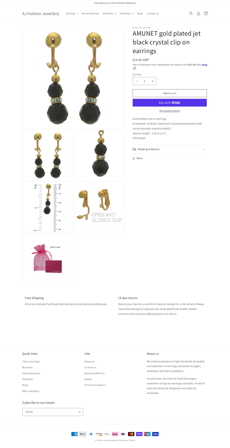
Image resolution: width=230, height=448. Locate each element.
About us (89, 361)
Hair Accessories (31, 373)
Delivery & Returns (95, 373)
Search (88, 379)
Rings (25, 384)
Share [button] (140, 158)
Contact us (90, 367)
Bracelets (27, 367)
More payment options (169, 110)
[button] (72, 13)
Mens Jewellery (30, 391)
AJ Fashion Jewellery (110, 440)
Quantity (137, 74)
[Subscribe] (79, 412)
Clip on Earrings (31, 361)
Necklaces (27, 379)
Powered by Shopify (127, 440)
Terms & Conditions (95, 384)
